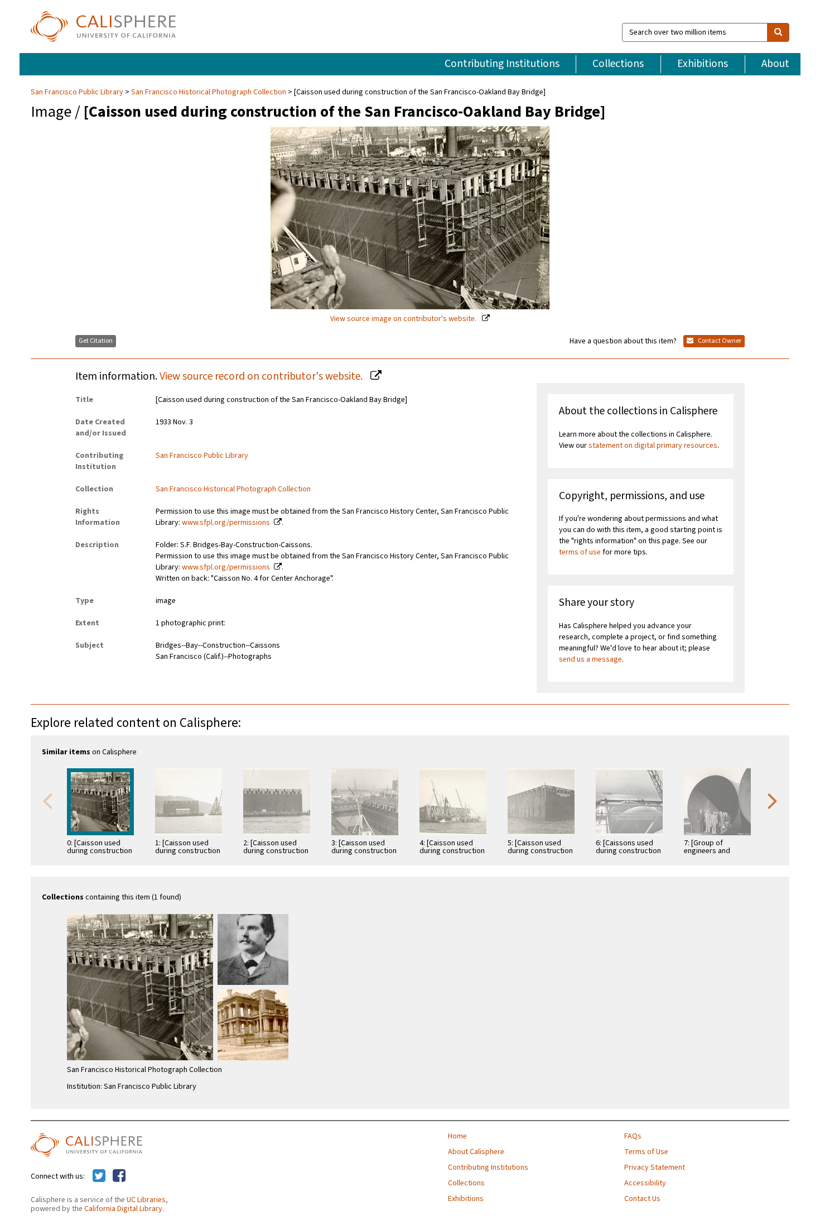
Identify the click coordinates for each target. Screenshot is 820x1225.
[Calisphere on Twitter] (99, 1176)
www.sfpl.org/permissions (226, 522)
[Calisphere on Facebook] (119, 1176)
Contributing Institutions (502, 63)
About (775, 63)
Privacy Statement (654, 1167)
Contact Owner (719, 341)
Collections (618, 63)
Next (772, 800)
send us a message (590, 659)
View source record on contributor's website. (262, 376)
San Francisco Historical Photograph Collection (208, 92)
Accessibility (645, 1183)
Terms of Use (646, 1152)
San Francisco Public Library (78, 92)
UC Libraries (146, 1199)
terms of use (580, 552)
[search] (778, 32)
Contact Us (642, 1199)
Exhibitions (702, 63)
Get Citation (96, 341)
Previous (47, 800)
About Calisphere (476, 1152)
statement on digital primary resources (653, 445)
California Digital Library (123, 1208)
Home (457, 1136)
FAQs (632, 1136)
